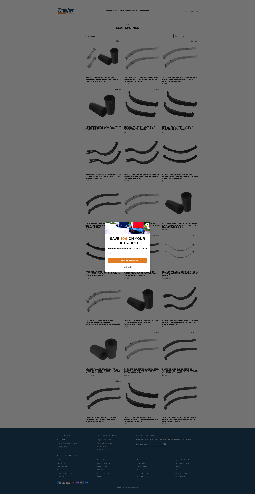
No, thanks (127, 267)
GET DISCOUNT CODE (127, 260)
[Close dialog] (147, 224)
